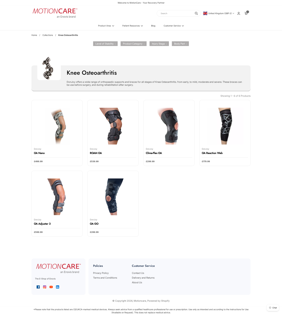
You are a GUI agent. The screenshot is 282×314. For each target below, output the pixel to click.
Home (34, 35)
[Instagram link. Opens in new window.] (44, 287)
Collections (47, 35)
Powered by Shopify (158, 300)
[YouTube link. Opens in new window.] (51, 287)
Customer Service (172, 25)
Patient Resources (131, 25)
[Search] (196, 13)
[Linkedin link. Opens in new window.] (57, 287)
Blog (153, 25)
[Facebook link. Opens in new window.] (38, 287)
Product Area (104, 25)
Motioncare (140, 300)
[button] (105, 43)
